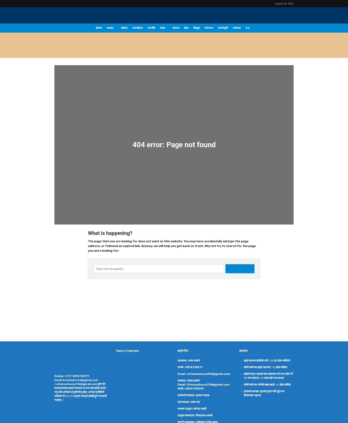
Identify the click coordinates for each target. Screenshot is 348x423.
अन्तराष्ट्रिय (137, 28)
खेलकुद (196, 28)
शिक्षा (186, 28)
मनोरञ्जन (209, 28)
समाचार (110, 28)
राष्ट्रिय (124, 28)
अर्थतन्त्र (237, 28)
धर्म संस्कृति (223, 28)
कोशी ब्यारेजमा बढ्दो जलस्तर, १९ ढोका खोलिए (265, 367)
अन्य (248, 28)
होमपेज (99, 28)
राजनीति (151, 28)
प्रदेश (162, 28)
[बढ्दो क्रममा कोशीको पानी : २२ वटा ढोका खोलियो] (79, 49)
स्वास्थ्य (176, 28)
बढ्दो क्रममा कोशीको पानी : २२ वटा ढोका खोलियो (127, 49)
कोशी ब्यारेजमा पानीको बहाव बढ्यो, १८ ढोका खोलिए (267, 384)
